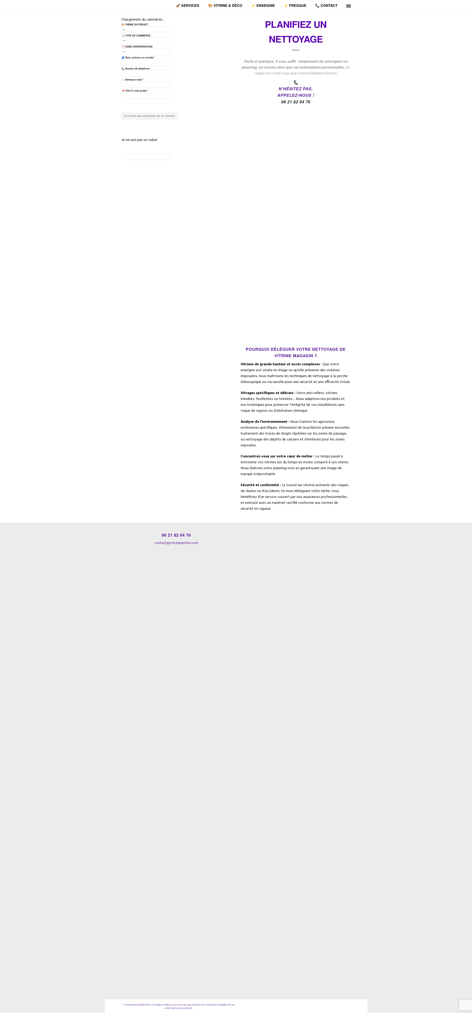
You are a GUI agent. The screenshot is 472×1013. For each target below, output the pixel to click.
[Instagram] (329, 1005)
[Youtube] (342, 1005)
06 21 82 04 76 (295, 102)
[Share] (342, 6)
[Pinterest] (336, 1005)
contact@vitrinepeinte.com (176, 543)
